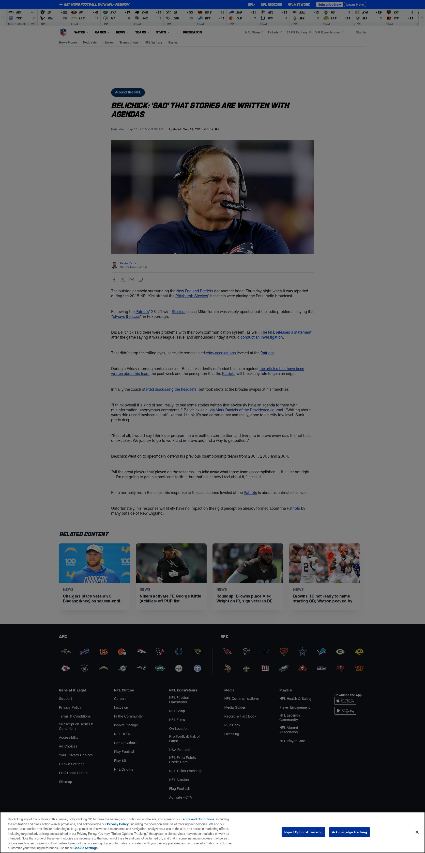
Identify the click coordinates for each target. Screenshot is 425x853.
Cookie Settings (86, 848)
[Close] (417, 832)
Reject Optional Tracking (303, 832)
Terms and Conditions (197, 819)
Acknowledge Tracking (349, 832)
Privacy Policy (118, 824)
